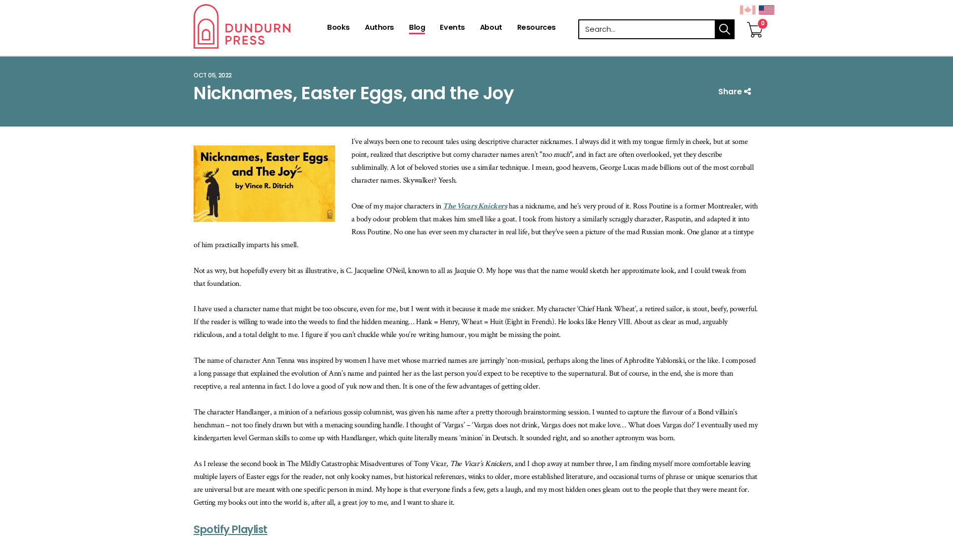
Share (731, 91)
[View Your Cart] (755, 19)
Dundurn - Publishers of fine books (259, 26)
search (725, 29)
